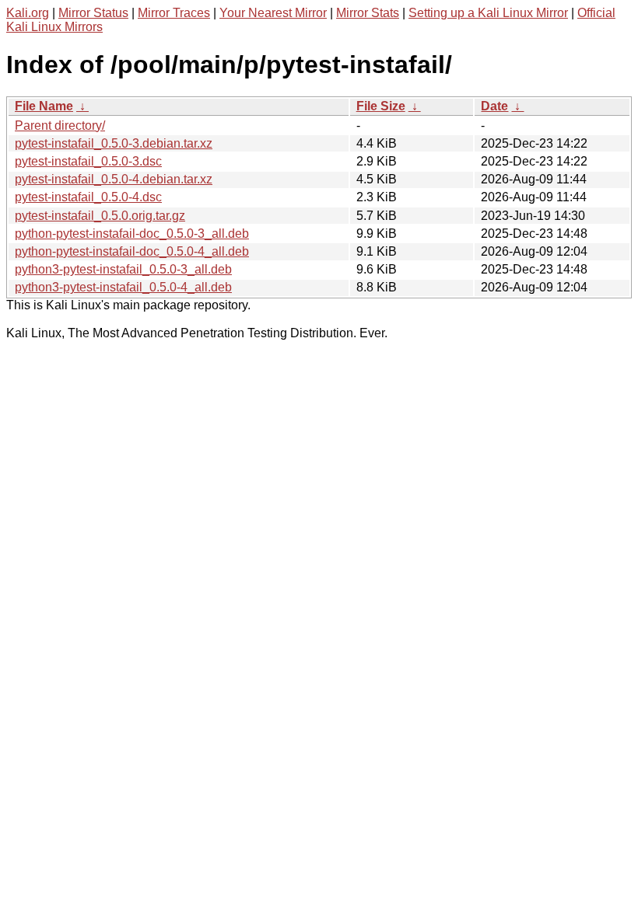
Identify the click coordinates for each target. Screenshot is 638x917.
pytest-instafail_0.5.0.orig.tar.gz (100, 215)
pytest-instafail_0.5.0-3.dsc (88, 161)
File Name (44, 106)
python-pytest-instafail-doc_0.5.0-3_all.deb (132, 233)
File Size (380, 106)
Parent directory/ (60, 125)
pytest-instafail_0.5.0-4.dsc (88, 197)
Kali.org (27, 12)
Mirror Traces (174, 12)
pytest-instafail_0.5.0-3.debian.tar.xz (113, 143)
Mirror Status (93, 12)
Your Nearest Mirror (273, 12)
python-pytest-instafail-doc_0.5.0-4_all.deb (132, 251)
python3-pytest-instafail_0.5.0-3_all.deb (123, 269)
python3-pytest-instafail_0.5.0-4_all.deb (123, 287)
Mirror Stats (367, 12)
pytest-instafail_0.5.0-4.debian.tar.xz (113, 179)
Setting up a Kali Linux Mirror (488, 12)
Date (494, 106)
